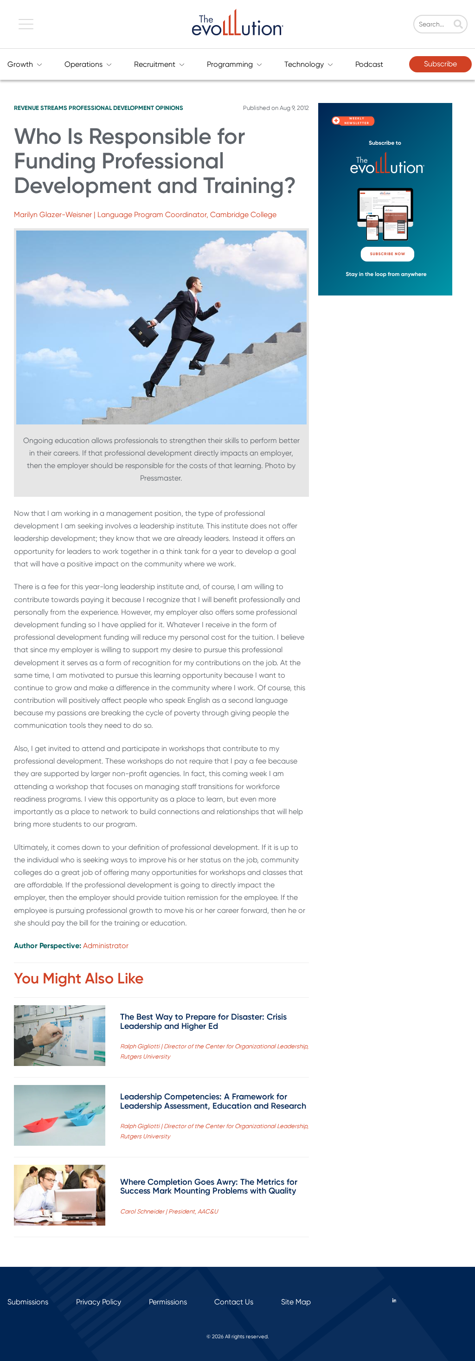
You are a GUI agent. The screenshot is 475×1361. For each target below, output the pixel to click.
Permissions (168, 1301)
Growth (20, 64)
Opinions (169, 107)
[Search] (458, 25)
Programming (230, 64)
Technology (304, 64)
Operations (83, 64)
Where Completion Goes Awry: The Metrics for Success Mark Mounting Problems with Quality (208, 1186)
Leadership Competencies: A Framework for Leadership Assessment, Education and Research (213, 1101)
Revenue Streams (40, 107)
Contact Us (233, 1301)
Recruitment (154, 64)
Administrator (105, 945)
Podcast (369, 64)
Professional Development (111, 107)
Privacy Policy (98, 1301)
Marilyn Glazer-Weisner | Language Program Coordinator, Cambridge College (145, 214)
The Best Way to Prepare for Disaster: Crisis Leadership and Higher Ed (203, 1021)
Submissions (27, 1301)
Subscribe (440, 63)
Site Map (296, 1301)
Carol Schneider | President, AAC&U (169, 1211)
